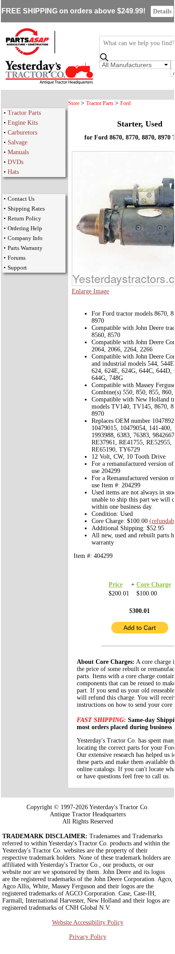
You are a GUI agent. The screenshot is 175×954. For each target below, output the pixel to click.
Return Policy (24, 218)
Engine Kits (23, 122)
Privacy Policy (87, 936)
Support (17, 267)
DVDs (15, 162)
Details (162, 11)
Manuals (18, 152)
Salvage (17, 142)
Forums (17, 257)
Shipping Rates (26, 208)
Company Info (25, 238)
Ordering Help (25, 228)
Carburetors (22, 132)
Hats (13, 172)
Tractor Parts (24, 113)
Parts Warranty (25, 248)
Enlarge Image (90, 291)
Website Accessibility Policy (87, 922)
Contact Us (21, 198)
